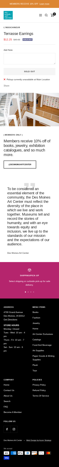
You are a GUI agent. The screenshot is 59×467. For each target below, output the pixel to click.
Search (7, 401)
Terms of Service (41, 396)
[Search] (46, 15)
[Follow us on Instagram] (13, 429)
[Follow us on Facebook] (7, 429)
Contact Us (9, 390)
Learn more (44, 4)
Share (6, 85)
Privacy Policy (39, 385)
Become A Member (13, 412)
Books (35, 312)
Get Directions (10, 319)
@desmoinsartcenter (19, 164)
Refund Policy (39, 390)
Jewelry (36, 323)
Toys (35, 370)
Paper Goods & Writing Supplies (43, 358)
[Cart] (52, 15)
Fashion (36, 317)
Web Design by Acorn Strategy (38, 440)
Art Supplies (38, 350)
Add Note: (8, 50)
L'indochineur (12, 27)
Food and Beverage (42, 345)
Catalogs (37, 339)
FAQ (6, 406)
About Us (8, 396)
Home (35, 328)
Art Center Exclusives (43, 334)
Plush (35, 365)
